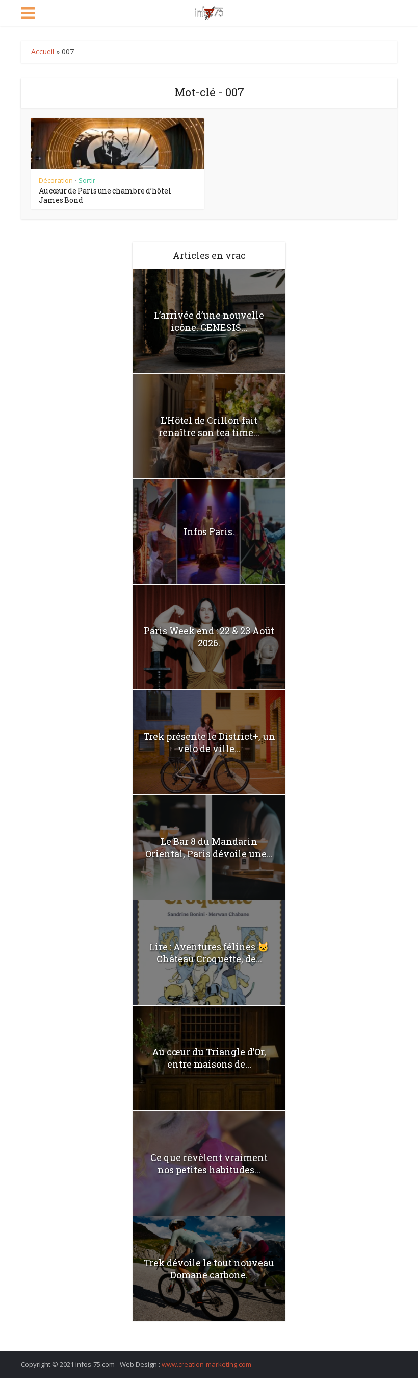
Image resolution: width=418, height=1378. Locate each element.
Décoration (56, 180)
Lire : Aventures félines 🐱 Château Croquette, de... (209, 952)
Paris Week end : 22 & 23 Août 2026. (209, 636)
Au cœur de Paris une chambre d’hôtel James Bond (105, 195)
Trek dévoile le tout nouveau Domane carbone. (209, 1268)
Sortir (87, 180)
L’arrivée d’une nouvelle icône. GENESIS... (209, 321)
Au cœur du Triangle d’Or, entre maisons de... (209, 1058)
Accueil (42, 51)
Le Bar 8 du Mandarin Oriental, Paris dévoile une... (209, 847)
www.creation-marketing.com (206, 1364)
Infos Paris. (209, 531)
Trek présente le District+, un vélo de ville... (209, 742)
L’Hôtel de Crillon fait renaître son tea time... (209, 426)
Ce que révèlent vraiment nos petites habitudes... (209, 1163)
